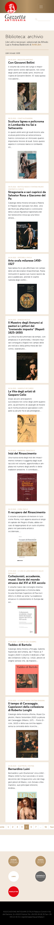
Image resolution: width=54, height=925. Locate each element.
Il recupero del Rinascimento (27, 512)
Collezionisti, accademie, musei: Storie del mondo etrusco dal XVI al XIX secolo (27, 580)
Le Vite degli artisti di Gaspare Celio (21, 393)
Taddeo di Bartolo (20, 644)
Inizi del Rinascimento (22, 453)
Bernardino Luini (19, 769)
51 (46, 827)
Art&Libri (36, 44)
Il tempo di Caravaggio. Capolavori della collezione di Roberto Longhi (26, 707)
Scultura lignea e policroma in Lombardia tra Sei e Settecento (26, 125)
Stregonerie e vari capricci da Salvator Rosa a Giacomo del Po (27, 195)
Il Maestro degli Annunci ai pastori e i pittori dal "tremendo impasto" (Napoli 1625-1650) (26, 327)
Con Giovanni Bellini (21, 62)
